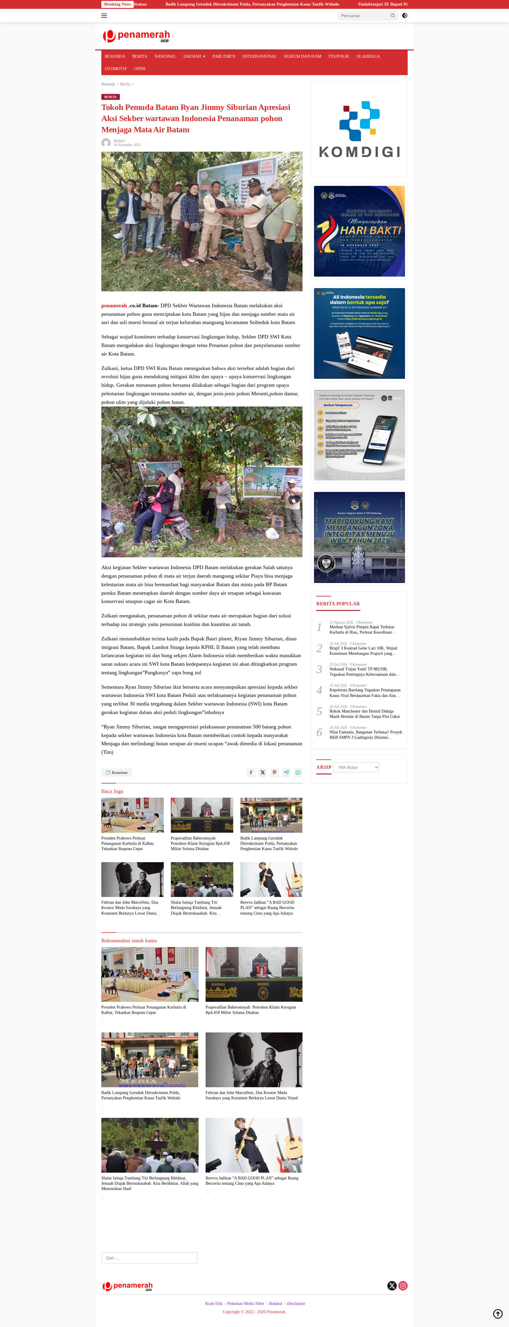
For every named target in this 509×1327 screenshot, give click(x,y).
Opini (140, 69)
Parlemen (224, 56)
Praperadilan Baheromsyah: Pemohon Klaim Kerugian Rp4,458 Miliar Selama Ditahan (200, 843)
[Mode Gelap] (405, 16)
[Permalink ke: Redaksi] (106, 142)
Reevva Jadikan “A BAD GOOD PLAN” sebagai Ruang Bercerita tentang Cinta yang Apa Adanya (267, 907)
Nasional (165, 56)
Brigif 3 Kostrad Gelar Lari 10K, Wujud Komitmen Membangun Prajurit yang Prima (363, 651)
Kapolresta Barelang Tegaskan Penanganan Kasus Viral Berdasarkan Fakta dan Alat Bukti (365, 693)
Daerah (192, 56)
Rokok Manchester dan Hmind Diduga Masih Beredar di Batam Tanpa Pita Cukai (365, 714)
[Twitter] (392, 1286)
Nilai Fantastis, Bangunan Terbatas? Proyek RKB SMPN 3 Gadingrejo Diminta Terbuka (366, 735)
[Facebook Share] (251, 772)
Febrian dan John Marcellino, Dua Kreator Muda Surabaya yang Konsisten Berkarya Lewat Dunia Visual (129, 908)
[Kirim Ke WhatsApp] (298, 772)
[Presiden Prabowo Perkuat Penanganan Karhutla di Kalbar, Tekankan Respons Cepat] (132, 815)
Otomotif (116, 69)
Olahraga (368, 56)
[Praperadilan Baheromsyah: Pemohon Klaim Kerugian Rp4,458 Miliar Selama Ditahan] (202, 815)
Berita (140, 56)
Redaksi (119, 141)
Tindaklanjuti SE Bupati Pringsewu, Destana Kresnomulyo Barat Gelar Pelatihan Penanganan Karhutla (374, 4)
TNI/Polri (338, 56)
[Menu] (105, 16)
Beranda (115, 56)
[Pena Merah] (136, 35)
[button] (393, 15)
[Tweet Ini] (262, 772)
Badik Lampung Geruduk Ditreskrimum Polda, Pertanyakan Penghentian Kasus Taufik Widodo (174, 4)
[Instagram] (403, 1286)
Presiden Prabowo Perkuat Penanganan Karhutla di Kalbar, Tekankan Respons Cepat (127, 843)
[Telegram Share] (286, 772)
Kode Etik (213, 1303)
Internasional (259, 56)
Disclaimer (296, 1303)
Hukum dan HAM (302, 56)
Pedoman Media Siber (245, 1303)
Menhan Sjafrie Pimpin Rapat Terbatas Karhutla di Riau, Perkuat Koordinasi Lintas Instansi (362, 630)
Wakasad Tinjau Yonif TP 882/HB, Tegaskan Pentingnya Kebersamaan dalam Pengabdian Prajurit (364, 672)
